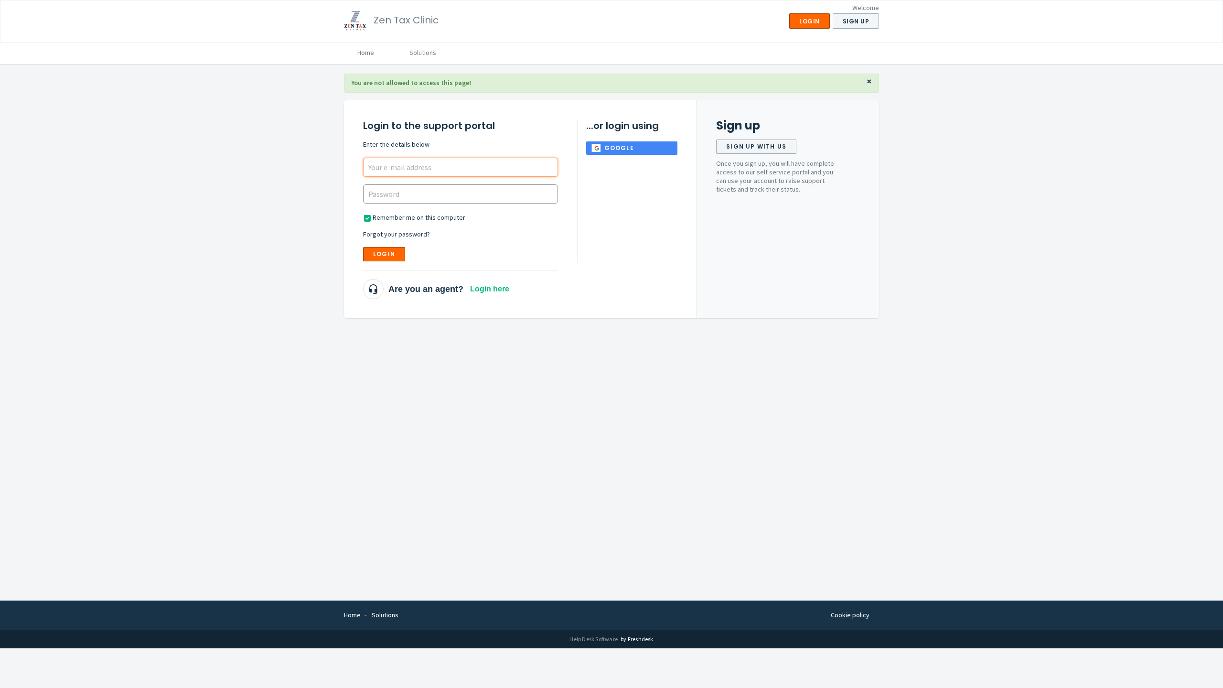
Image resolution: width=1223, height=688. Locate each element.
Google (619, 148)
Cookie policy (850, 615)
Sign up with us (756, 146)
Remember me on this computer (419, 217)
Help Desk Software (594, 639)
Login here (489, 289)
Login (384, 254)
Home (365, 52)
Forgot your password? (396, 234)
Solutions (422, 52)
